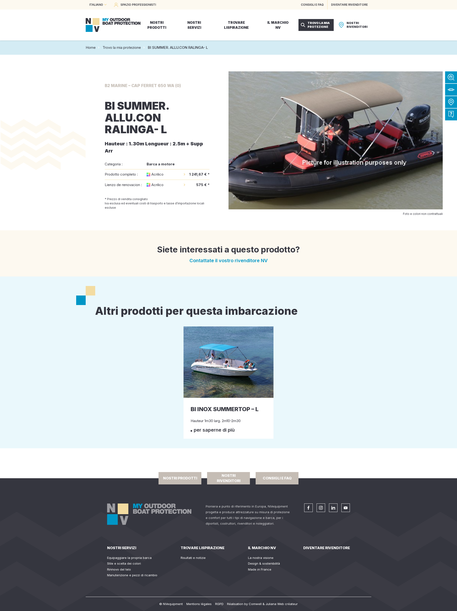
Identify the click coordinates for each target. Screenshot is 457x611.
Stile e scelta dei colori (124, 563)
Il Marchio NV (262, 548)
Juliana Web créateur (282, 604)
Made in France (259, 569)
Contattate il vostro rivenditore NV (228, 260)
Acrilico (157, 174)
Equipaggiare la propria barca (129, 558)
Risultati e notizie (193, 558)
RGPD (219, 604)
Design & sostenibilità (264, 563)
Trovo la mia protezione (122, 47)
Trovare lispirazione (202, 548)
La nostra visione (260, 558)
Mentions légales (199, 604)
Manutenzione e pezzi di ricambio (132, 575)
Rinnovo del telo (119, 569)
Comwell (255, 604)
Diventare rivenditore (326, 548)
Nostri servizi (121, 548)
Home (91, 47)
